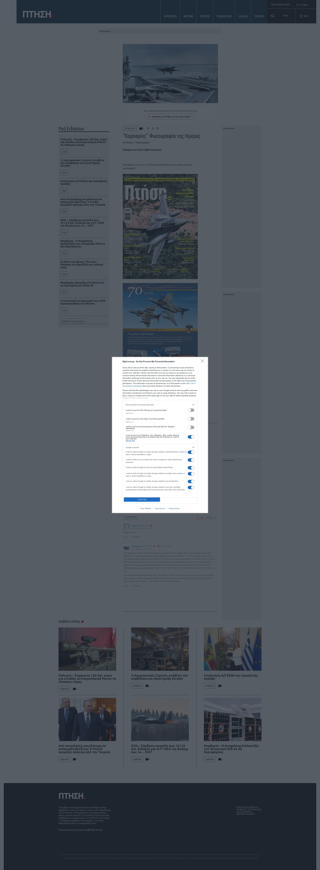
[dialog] (160, 435)
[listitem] (160, 404)
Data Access (160, 508)
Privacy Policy (174, 508)
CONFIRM (142, 500)
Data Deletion (145, 508)
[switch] (191, 410)
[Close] (203, 361)
